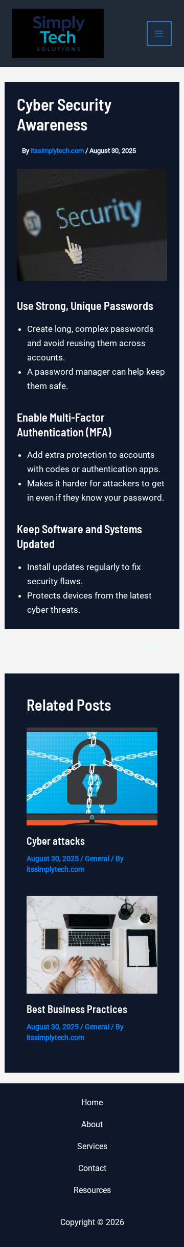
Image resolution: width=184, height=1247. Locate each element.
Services (92, 1146)
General (97, 858)
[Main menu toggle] (159, 33)
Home (92, 1102)
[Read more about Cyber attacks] (92, 775)
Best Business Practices (77, 1009)
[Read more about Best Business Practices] (92, 944)
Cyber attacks (56, 841)
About (92, 1124)
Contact (92, 1168)
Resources (92, 1190)
